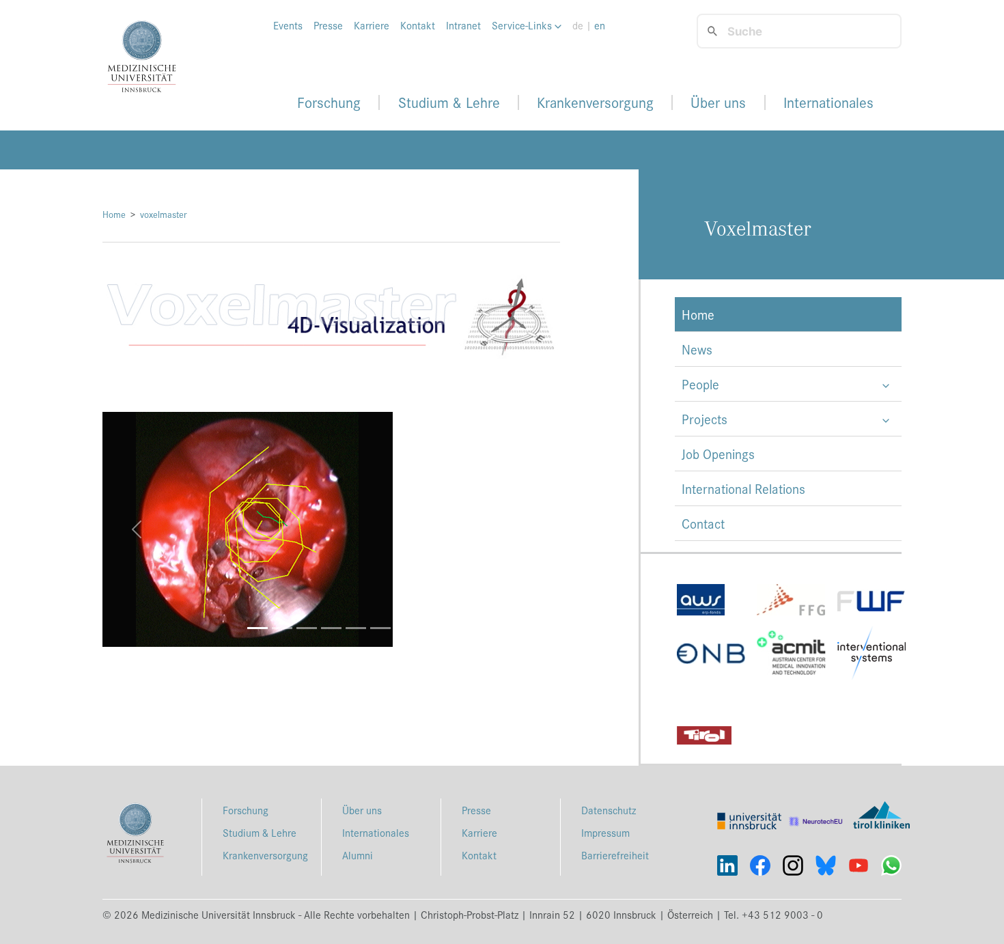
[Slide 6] (380, 628)
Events (288, 25)
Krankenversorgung (595, 102)
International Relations (743, 488)
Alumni (357, 855)
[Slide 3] (306, 628)
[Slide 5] (356, 628)
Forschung (329, 102)
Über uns (718, 102)
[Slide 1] (257, 628)
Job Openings (718, 453)
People (700, 384)
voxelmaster (163, 214)
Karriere (371, 25)
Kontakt (417, 25)
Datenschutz (608, 810)
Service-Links (523, 25)
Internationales (828, 102)
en (599, 25)
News (697, 349)
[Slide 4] (331, 628)
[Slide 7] (405, 628)
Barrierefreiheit (615, 855)
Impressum (605, 832)
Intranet (463, 25)
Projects (704, 419)
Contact (703, 523)
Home (114, 214)
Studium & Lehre (449, 102)
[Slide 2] (282, 628)
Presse (328, 25)
